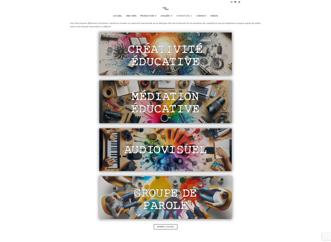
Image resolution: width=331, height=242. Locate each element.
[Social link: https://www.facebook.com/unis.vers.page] (239, 2)
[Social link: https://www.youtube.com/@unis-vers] (231, 2)
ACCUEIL (117, 15)
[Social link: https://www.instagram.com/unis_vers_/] (235, 2)
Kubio (174, 237)
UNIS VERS (131, 15)
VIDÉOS (214, 15)
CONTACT (201, 15)
